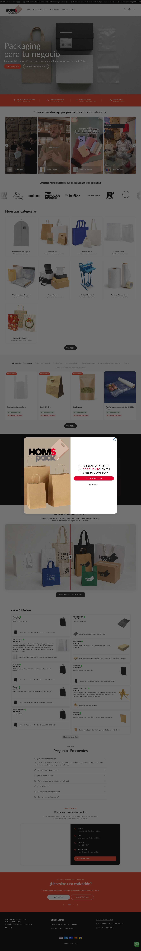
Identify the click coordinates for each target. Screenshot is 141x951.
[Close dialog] (114, 439)
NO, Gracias (93, 484)
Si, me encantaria (93, 478)
